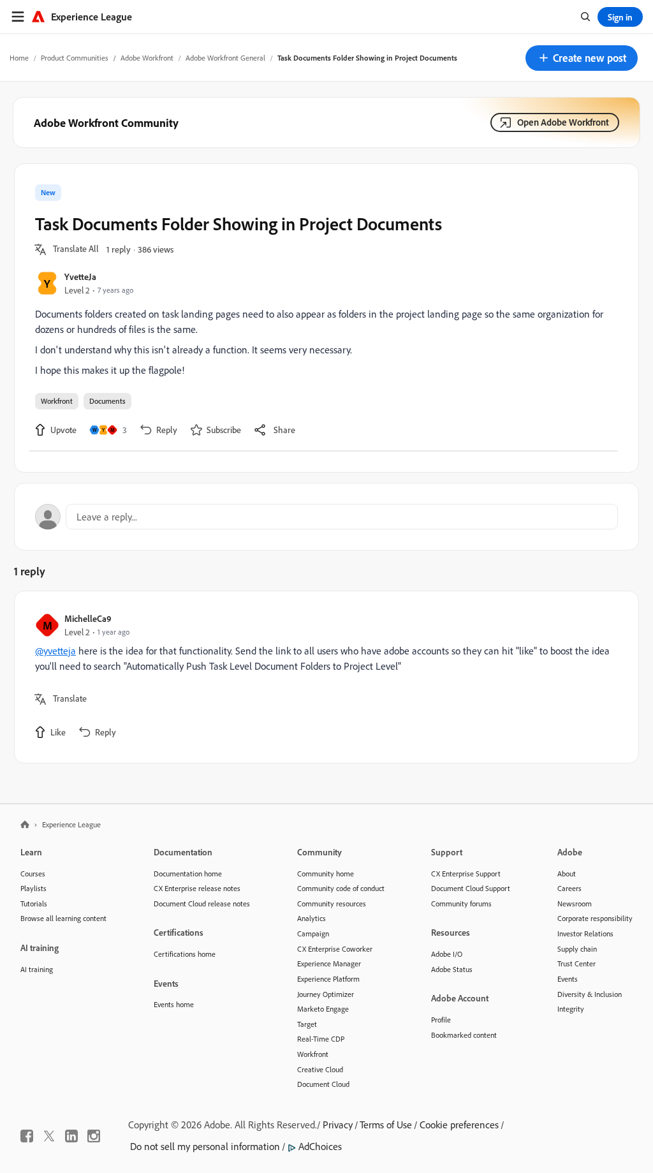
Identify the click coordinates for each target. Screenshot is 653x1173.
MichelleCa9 (88, 618)
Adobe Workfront (147, 58)
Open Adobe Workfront (563, 122)
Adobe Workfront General (225, 58)
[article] (323, 677)
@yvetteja (55, 650)
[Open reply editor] (326, 516)
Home (19, 58)
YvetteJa (80, 276)
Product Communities (74, 58)
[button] (581, 58)
